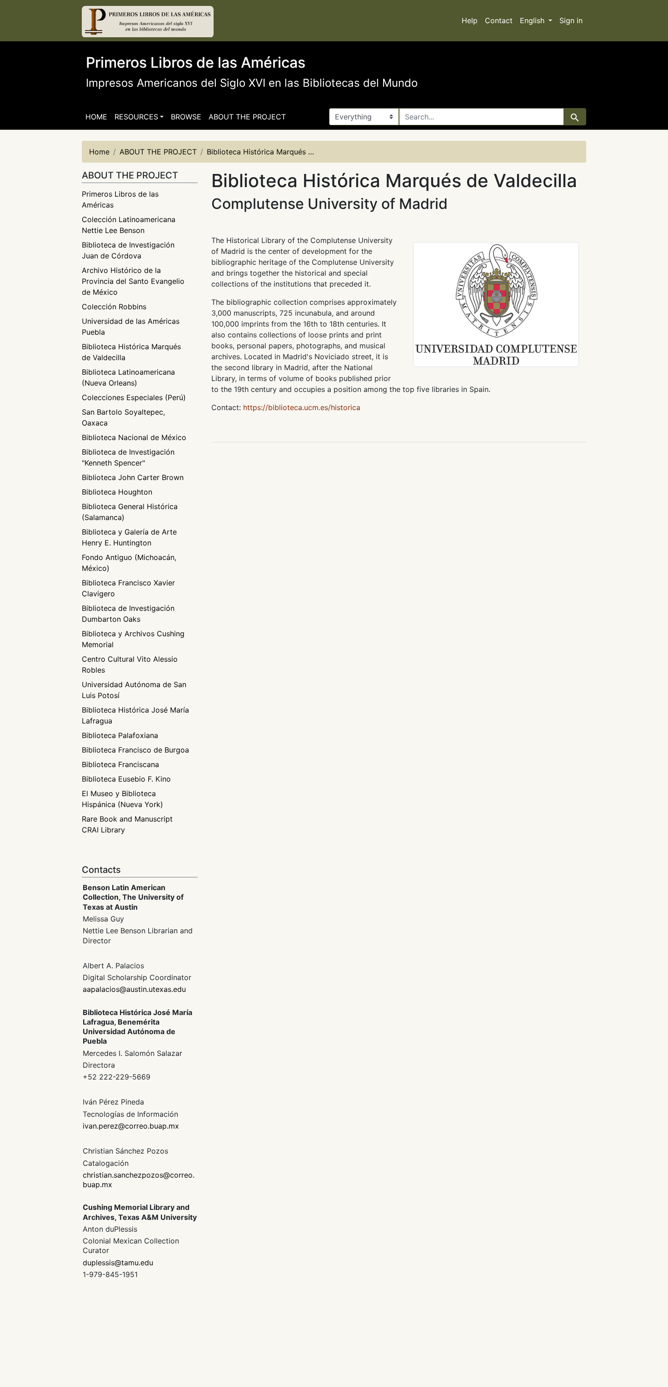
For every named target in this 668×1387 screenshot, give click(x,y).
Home (96, 116)
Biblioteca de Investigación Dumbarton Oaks (128, 614)
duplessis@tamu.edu (118, 1262)
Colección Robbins (114, 306)
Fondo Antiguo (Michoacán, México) (129, 563)
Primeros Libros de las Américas (120, 199)
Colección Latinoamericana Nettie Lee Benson (128, 225)
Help (470, 20)
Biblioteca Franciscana (120, 764)
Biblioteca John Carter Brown (133, 477)
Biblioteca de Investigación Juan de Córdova (128, 250)
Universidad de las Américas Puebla (130, 327)
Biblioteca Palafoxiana (120, 735)
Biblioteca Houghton (117, 491)
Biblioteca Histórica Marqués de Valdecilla (131, 352)
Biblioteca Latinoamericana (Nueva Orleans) (128, 377)
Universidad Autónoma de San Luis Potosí (134, 690)
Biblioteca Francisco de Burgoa (135, 749)
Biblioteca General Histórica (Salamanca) (130, 512)
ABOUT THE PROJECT (247, 116)
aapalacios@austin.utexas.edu (134, 989)
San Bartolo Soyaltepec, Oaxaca (123, 417)
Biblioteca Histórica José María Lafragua (135, 715)
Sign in (571, 20)
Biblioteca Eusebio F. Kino (126, 778)
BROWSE (186, 116)
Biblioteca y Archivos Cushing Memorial (133, 639)
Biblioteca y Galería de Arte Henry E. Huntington (129, 537)
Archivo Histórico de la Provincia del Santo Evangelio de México (133, 281)
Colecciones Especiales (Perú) (134, 397)
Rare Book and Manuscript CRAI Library (127, 824)
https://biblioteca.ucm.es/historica (301, 407)
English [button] (533, 20)
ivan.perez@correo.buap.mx (131, 1125)
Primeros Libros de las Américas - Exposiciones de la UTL (148, 22)
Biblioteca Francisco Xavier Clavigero (128, 588)
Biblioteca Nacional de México (134, 437)
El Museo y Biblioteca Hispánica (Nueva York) (122, 799)
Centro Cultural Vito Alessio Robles (130, 664)
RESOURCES (136, 116)
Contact (499, 20)
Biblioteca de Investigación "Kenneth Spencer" (128, 457)
